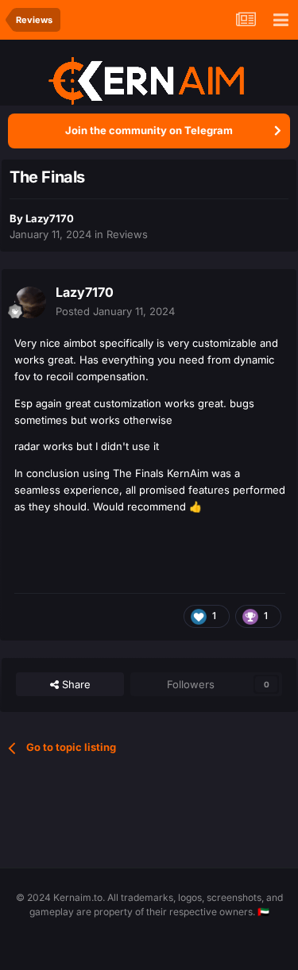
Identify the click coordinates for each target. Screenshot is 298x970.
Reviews (127, 234)
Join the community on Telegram (149, 130)
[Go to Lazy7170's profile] (30, 302)
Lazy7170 (49, 218)
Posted (115, 311)
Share (75, 684)
